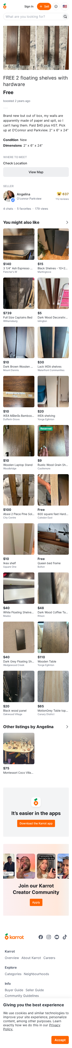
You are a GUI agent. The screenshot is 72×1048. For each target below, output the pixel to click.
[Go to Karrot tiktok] (64, 937)
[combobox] (32, 16)
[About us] (56, 6)
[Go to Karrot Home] (14, 937)
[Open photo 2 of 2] (52, 48)
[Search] (65, 16)
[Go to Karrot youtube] (56, 937)
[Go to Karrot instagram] (48, 937)
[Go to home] (4, 6)
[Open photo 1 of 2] (19, 48)
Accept (60, 1040)
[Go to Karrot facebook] (40, 937)
